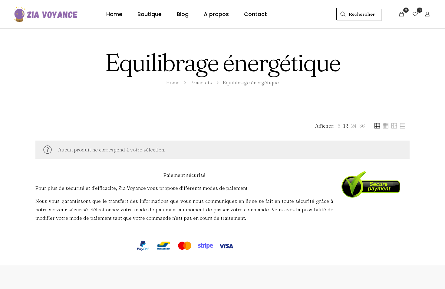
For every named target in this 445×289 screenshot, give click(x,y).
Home (173, 83)
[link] (339, 126)
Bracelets (201, 83)
